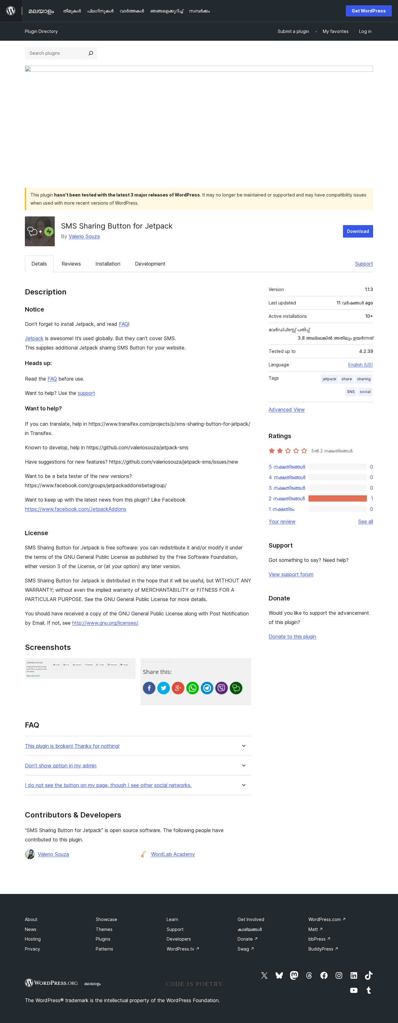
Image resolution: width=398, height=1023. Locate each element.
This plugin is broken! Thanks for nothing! (72, 746)
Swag (246, 948)
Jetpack (34, 338)
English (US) (360, 364)
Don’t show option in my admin (60, 766)
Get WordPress (369, 10)
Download (358, 231)
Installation (107, 264)
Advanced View (287, 409)
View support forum (291, 574)
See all (365, 521)
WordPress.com (327, 919)
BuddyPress (323, 948)
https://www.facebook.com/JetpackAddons (75, 509)
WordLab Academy (173, 854)
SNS (351, 391)
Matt (315, 929)
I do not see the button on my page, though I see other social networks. (108, 785)
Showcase (106, 919)
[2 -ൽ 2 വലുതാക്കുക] (243, 667)
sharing (364, 379)
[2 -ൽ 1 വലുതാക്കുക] (127, 667)
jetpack (329, 379)
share (346, 379)
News (30, 929)
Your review (282, 521)
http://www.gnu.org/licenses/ (105, 623)
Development (150, 264)
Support (364, 264)
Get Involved (251, 919)
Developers (179, 939)
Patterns (104, 948)
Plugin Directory (41, 31)
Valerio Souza (84, 236)
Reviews (71, 264)
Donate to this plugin (292, 636)
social (365, 391)
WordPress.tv (183, 948)
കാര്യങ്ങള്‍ (250, 929)
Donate (248, 939)
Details (39, 264)
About (31, 919)
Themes (104, 929)
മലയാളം (92, 983)
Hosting (33, 939)
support (86, 393)
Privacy (32, 948)
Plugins (103, 939)
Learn (172, 919)
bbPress (319, 939)
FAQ (123, 324)
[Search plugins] (91, 53)
